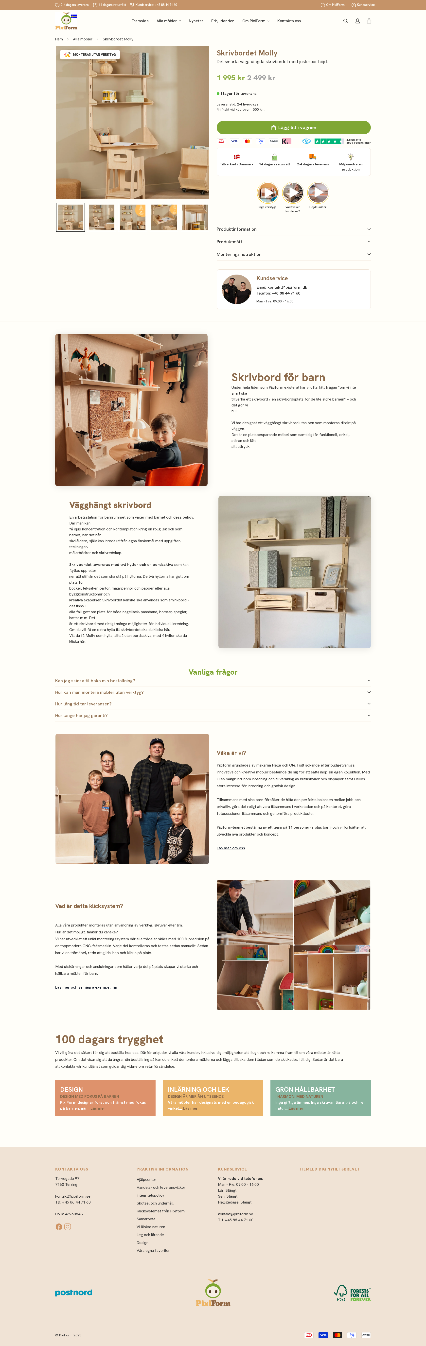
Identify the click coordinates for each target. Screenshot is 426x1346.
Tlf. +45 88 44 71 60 (73, 1202)
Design (142, 1242)
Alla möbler (167, 20)
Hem (59, 39)
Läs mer (97, 1108)
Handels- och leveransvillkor (161, 1187)
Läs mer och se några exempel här (86, 987)
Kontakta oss (289, 20)
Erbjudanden (222, 20)
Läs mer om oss (231, 848)
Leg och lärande (150, 1234)
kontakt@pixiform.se (72, 1196)
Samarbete (146, 1219)
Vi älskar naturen (151, 1226)
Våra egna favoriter (153, 1250)
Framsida (140, 20)
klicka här (77, 641)
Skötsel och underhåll (155, 1203)
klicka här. (162, 629)
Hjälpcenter (146, 1179)
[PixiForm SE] (66, 21)
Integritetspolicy (150, 1195)
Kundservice (366, 5)
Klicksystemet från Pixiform (161, 1211)
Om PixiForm (335, 5)
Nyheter (196, 20)
